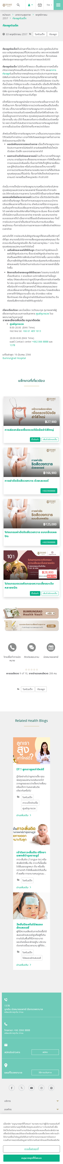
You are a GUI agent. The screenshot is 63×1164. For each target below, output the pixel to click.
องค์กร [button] (8, 1109)
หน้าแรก (6, 14)
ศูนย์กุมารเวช (42, 313)
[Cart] (40, 5)
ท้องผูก (53, 34)
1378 (12, 345)
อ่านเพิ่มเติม (22, 815)
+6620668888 (48, 490)
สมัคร (45, 1052)
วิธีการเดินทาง (45, 1072)
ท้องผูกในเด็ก (19, 18)
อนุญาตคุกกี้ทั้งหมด (31, 1157)
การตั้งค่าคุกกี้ (31, 1148)
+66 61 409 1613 (32, 331)
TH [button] (48, 5)
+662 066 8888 (40, 341)
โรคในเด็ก (40, 34)
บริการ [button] (7, 1100)
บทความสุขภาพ (23, 14)
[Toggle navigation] (58, 5)
